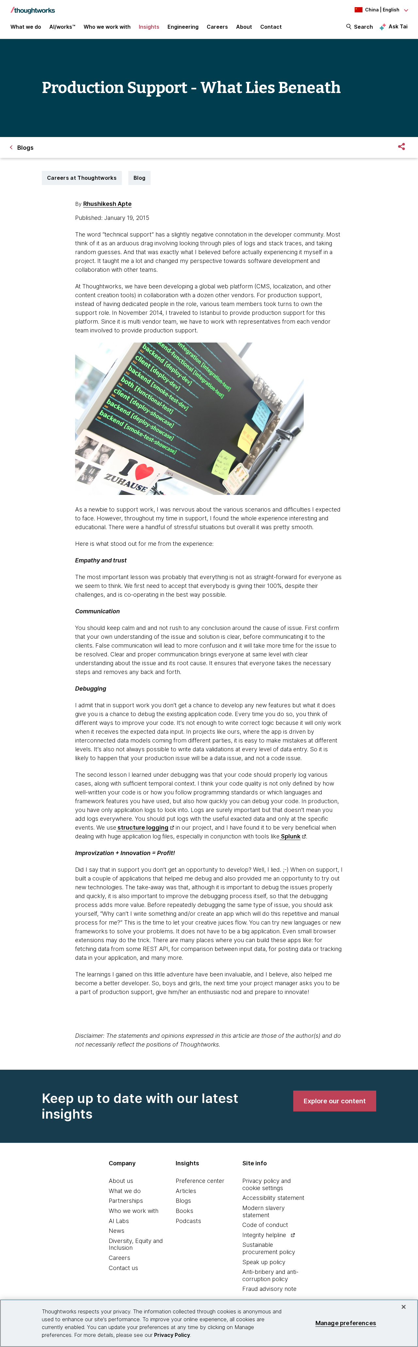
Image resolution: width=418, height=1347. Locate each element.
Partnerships (126, 1200)
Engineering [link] (183, 26)
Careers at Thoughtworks (82, 178)
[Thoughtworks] (32, 7)
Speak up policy (263, 1262)
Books (184, 1210)
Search (363, 26)
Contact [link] (271, 26)
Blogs (183, 1200)
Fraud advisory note (269, 1288)
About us (121, 1180)
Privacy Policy (172, 1335)
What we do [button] (25, 26)
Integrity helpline (264, 1235)
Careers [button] (217, 26)
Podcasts (188, 1220)
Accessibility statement (273, 1197)
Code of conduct (265, 1224)
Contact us (123, 1267)
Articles (186, 1190)
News (116, 1230)
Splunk (290, 836)
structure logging (142, 827)
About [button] (244, 26)
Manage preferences (345, 1323)
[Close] (403, 1307)
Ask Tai (398, 26)
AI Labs (119, 1220)
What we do (125, 1190)
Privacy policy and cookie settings (266, 1184)
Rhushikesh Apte (107, 203)
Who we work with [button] (107, 26)
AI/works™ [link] (62, 26)
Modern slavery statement (263, 1211)
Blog (139, 178)
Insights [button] (149, 26)
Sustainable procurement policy (268, 1248)
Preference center (200, 1180)
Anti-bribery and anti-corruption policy (270, 1275)
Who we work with (133, 1210)
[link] (334, 1101)
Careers (119, 1257)
